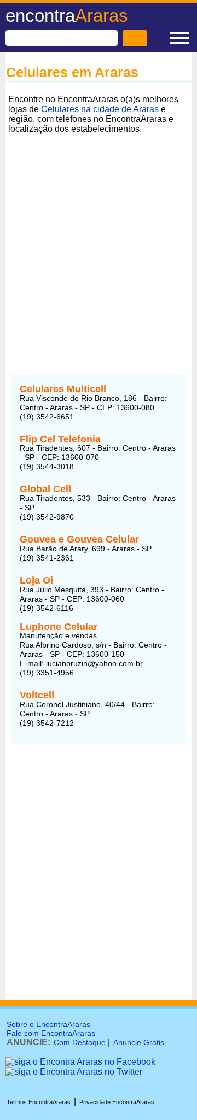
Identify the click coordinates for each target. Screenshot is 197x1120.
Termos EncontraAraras (39, 1102)
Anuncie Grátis (138, 1042)
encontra (66, 15)
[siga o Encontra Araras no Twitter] (73, 1071)
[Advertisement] (98, 235)
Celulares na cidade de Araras (100, 109)
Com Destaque (80, 1042)
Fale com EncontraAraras (51, 1033)
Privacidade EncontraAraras (116, 1102)
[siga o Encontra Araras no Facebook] (80, 1061)
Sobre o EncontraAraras (48, 1024)
